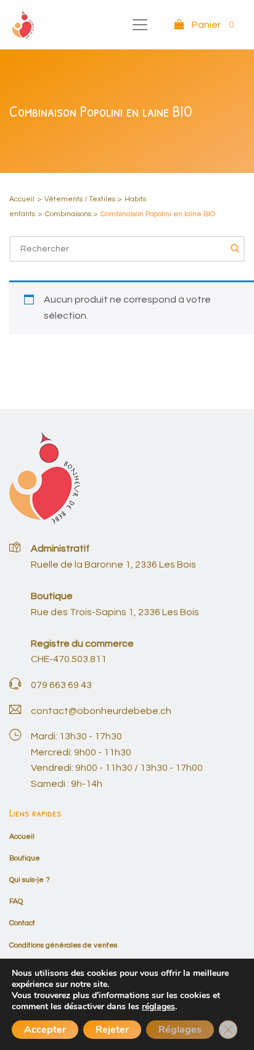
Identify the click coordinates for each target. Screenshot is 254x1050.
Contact (22, 923)
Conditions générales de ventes (63, 945)
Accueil (22, 199)
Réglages (180, 1029)
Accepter (45, 1029)
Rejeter (112, 1029)
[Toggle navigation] (140, 24)
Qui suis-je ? (29, 880)
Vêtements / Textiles (79, 199)
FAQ (16, 901)
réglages (158, 1006)
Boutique (24, 858)
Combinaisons (68, 214)
